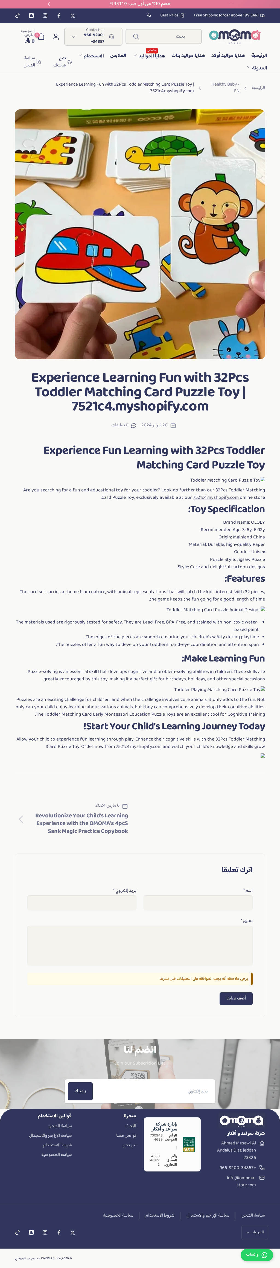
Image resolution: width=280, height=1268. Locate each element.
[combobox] (164, 36)
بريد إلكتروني (124, 890)
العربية (258, 1232)
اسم (248, 890)
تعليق (247, 921)
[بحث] (136, 37)
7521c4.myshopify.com (216, 498)
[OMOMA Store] (241, 1127)
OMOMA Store (51, 1258)
